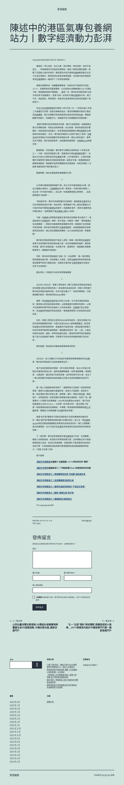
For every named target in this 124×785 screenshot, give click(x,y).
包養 (81, 114)
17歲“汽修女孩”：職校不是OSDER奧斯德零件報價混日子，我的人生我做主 (62, 666)
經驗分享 (88, 520)
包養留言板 (49, 300)
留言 (34, 548)
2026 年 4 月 (15, 715)
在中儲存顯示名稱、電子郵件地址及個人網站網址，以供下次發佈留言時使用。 (63, 598)
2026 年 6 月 (15, 708)
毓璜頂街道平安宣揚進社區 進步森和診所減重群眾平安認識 (62, 686)
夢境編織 (62, 9)
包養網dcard (82, 140)
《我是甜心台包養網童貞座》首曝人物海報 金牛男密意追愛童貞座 (61, 676)
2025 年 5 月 (15, 751)
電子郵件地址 (69, 572)
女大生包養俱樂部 (46, 108)
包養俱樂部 (77, 262)
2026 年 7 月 (15, 705)
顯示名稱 (36, 572)
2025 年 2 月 (15, 761)
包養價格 (38, 114)
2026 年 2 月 (15, 722)
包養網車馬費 (79, 153)
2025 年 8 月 (15, 742)
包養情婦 (63, 461)
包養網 (76, 72)
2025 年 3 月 (15, 758)
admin (38, 523)
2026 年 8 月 (15, 702)
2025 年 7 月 (15, 745)
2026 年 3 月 (15, 718)
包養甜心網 (61, 211)
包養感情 (63, 227)
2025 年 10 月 (15, 735)
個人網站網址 (37, 585)
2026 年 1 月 (15, 725)
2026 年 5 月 (15, 712)
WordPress (106, 775)
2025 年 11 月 (15, 732)
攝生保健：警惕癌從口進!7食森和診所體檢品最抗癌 (62, 681)
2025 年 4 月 (15, 755)
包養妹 (45, 220)
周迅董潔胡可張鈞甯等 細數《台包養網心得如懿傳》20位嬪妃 (62, 671)
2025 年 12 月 (15, 728)
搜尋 (11, 660)
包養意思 (69, 436)
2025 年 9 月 (15, 738)
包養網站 (52, 207)
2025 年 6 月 (15, 748)
